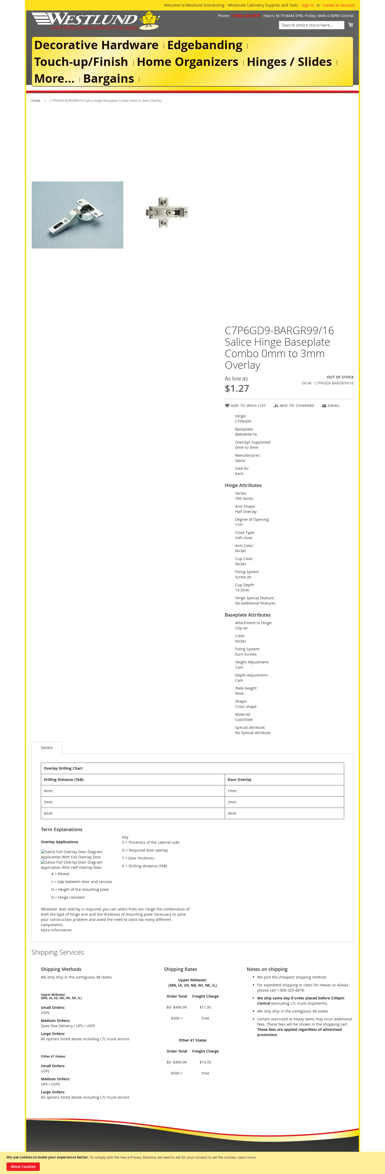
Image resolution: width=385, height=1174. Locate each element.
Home (35, 100)
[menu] (192, 61)
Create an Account (339, 5)
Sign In (308, 5)
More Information (56, 929)
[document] (193, 1163)
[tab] (46, 747)
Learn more (246, 1157)
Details (47, 747)
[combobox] (311, 25)
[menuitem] (97, 45)
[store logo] (95, 20)
